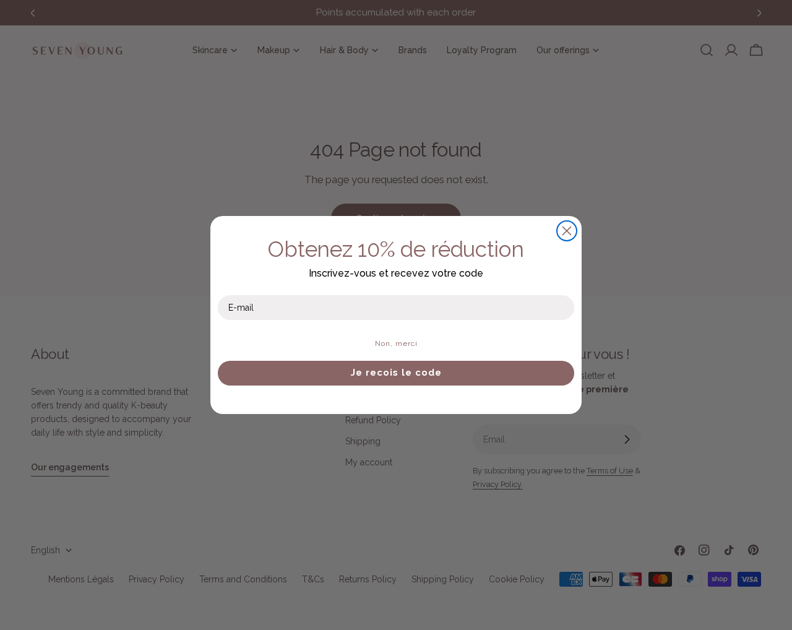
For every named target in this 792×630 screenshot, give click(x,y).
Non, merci (396, 343)
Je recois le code (396, 372)
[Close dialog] (567, 231)
